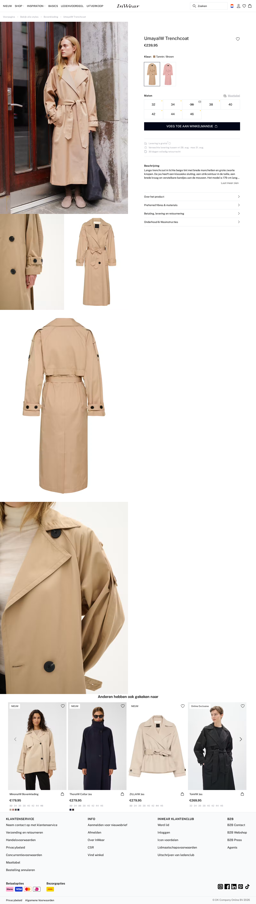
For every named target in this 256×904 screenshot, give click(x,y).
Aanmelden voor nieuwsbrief (107, 825)
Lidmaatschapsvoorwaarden (177, 847)
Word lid (163, 825)
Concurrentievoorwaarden (24, 855)
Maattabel (234, 95)
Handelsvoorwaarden (21, 840)
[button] (192, 196)
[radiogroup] (192, 109)
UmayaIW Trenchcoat (74, 17)
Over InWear (96, 840)
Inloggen (164, 832)
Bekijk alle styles (29, 17)
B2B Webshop (237, 832)
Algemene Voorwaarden (39, 900)
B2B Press (234, 840)
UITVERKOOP (95, 5)
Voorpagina (9, 17)
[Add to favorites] (238, 39)
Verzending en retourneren (24, 832)
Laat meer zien (230, 182)
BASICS (53, 5)
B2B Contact (236, 825)
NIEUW (7, 5)
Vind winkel (96, 855)
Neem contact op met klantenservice (31, 825)
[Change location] (232, 6)
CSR (91, 847)
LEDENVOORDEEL (72, 5)
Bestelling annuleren (20, 870)
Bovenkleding (51, 17)
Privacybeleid (15, 847)
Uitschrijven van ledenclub (176, 855)
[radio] (153, 104)
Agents (232, 847)
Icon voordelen (168, 840)
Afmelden (94, 832)
